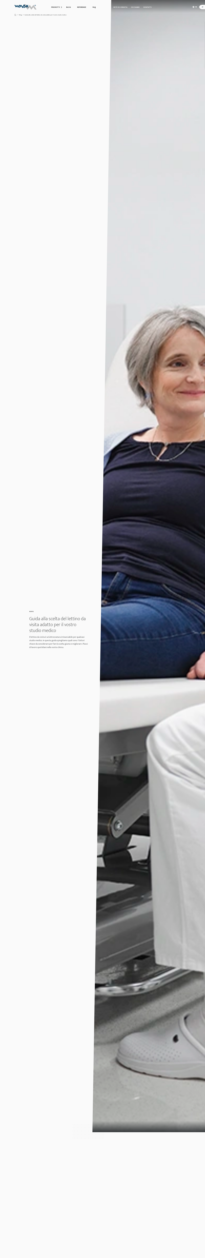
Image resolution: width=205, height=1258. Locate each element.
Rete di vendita (120, 7)
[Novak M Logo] (25, 7)
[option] (148, 566)
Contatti (147, 7)
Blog (20, 15)
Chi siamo (135, 7)
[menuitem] (55, 7)
